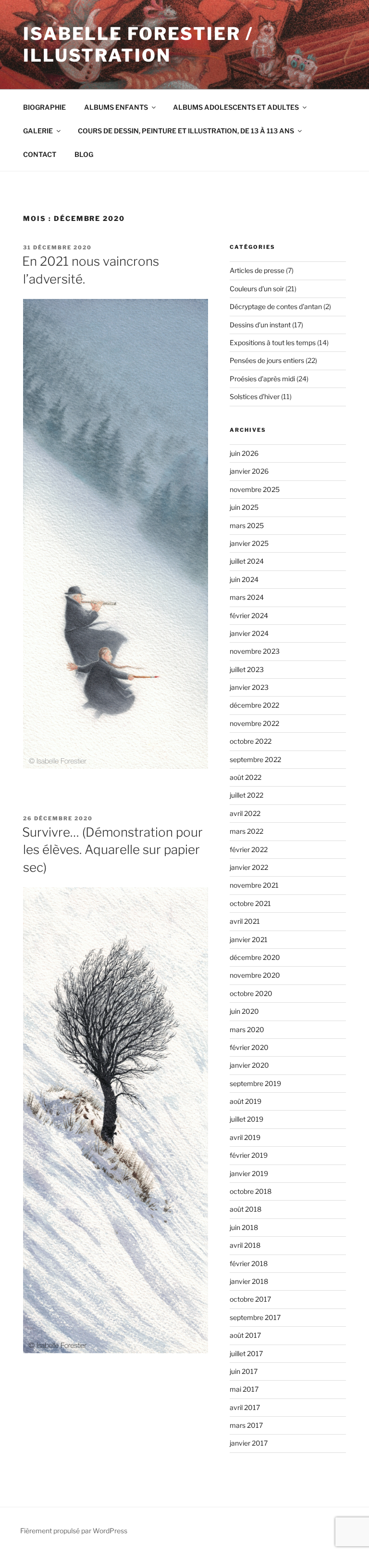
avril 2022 (245, 813)
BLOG (83, 154)
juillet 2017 (246, 1353)
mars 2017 (246, 1425)
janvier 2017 (249, 1443)
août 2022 (245, 777)
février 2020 (249, 1047)
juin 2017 (244, 1371)
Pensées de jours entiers (267, 360)
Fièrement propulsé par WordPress (73, 1531)
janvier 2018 (249, 1281)
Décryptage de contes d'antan (276, 306)
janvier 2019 (249, 1173)
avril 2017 (245, 1407)
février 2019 (249, 1155)
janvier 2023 (249, 687)
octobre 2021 (250, 903)
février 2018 (249, 1263)
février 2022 (249, 849)
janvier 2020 (249, 1065)
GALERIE (38, 131)
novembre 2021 (254, 885)
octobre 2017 (250, 1299)
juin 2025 (244, 507)
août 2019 (245, 1101)
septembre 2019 (255, 1083)
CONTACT (39, 154)
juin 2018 (244, 1227)
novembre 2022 (254, 723)
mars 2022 (246, 831)
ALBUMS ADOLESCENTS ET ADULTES (236, 107)
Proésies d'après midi (262, 379)
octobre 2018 (250, 1191)
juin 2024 (244, 579)
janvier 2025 (249, 543)
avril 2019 (245, 1137)
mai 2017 (244, 1389)
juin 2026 (244, 453)
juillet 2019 (246, 1119)
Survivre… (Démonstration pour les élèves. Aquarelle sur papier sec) (112, 850)
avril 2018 (245, 1245)
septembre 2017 (255, 1317)
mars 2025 (247, 525)
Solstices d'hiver (255, 396)
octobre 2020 (251, 993)
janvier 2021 (249, 939)
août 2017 (245, 1335)
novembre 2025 (255, 489)
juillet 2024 (247, 561)
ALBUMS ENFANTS (116, 107)
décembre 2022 (254, 705)
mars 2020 (247, 1029)
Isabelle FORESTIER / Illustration (138, 44)
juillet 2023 (247, 669)
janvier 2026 (249, 471)
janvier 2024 (249, 633)
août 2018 (245, 1209)
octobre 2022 (250, 741)
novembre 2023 (255, 651)
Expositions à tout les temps (273, 342)
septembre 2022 (255, 759)
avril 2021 (245, 921)
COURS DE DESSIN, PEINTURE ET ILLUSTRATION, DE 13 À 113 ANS (186, 131)
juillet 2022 (246, 795)
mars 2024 (247, 597)
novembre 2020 (255, 975)
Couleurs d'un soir (257, 289)
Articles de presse (257, 270)
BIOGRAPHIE (44, 107)
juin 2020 (244, 1011)
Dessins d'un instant (260, 325)
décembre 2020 (255, 957)
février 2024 (249, 615)
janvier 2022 (249, 867)
